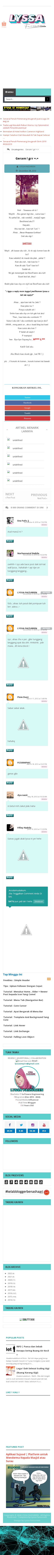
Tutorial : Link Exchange (16, 1031)
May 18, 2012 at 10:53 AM (37, 796)
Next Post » (42, 498)
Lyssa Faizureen (32, 1520)
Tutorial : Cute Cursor (15, 1005)
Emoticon (39, 901)
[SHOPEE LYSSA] (4, 24)
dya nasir (22, 795)
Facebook (28, 403)
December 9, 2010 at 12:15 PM (35, 594)
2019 (10, 1283)
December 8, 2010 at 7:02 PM (35, 522)
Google (27, 408)
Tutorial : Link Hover (14, 1025)
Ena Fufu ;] (23, 520)
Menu (10, 92)
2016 (10, 1293)
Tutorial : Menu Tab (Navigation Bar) (23, 1000)
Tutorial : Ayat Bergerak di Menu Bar (23, 1011)
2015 (10, 1296)
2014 (10, 1300)
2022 (10, 1273)
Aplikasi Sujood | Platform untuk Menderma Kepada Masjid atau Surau (27, 1458)
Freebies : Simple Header (16, 980)
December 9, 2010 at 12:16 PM (35, 630)
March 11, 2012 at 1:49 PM (37, 698)
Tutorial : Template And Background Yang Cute (26, 1018)
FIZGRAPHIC (24, 762)
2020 (10, 1280)
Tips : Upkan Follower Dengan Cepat (22, 986)
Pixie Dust (23, 697)
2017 (10, 1290)
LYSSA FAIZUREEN (27, 592)
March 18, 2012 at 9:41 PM (37, 764)
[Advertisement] (27, 59)
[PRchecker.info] (28, 1319)
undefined (17, 440)
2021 (10, 1276)
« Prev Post (10, 497)
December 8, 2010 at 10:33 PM (35, 555)
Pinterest (27, 418)
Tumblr (27, 413)
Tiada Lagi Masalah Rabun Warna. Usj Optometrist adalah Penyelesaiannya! (26, 126)
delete (44, 525)
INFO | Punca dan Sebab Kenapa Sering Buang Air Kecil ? (32, 1350)
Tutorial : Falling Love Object (18, 1036)
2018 (10, 1286)
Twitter (27, 397)
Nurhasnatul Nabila (28, 553)
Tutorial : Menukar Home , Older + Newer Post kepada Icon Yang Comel (25, 993)
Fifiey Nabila (24, 827)
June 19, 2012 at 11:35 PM (37, 829)
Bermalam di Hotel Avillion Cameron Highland (23, 131)
